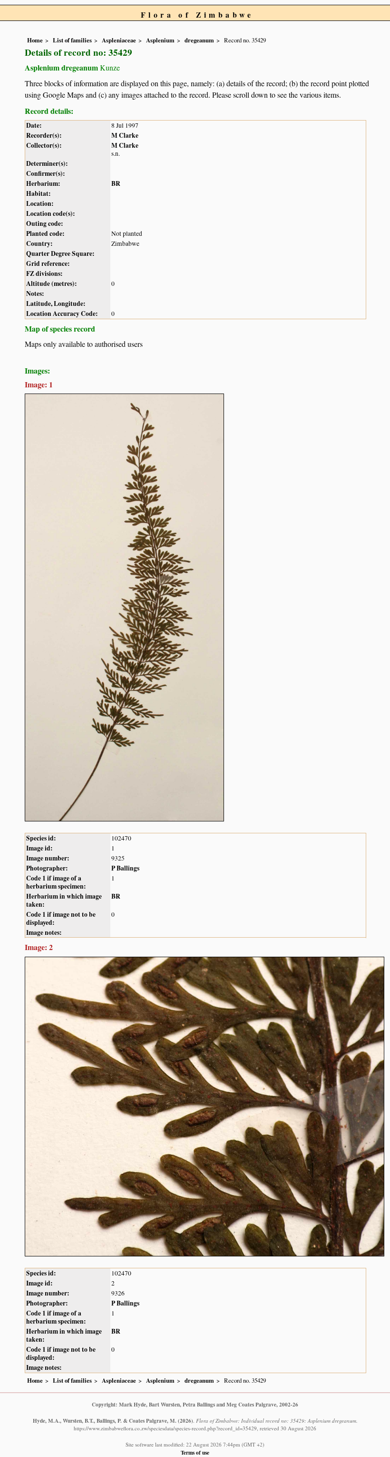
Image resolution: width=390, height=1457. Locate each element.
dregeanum (199, 40)
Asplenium (160, 40)
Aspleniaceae (119, 40)
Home (35, 40)
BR (115, 183)
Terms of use (195, 1452)
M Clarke (124, 135)
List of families (72, 40)
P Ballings (125, 868)
